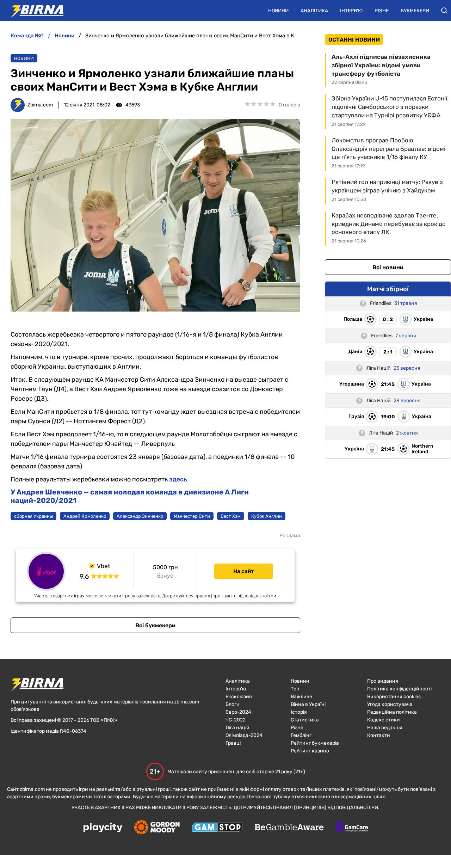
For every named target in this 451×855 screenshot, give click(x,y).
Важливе (301, 697)
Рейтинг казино (310, 751)
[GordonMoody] (157, 828)
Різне (382, 11)
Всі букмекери (155, 625)
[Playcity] (103, 828)
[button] (444, 10)
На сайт (243, 571)
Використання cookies (394, 697)
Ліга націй (237, 728)
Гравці (233, 743)
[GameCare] (352, 828)
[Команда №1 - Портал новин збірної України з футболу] (33, 10)
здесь (178, 479)
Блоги (233, 704)
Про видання (382, 681)
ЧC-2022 (236, 720)
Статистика (305, 720)
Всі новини (387, 267)
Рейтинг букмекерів (315, 743)
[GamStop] (217, 828)
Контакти (378, 735)
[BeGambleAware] (289, 828)
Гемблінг (301, 735)
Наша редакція (384, 728)
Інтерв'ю (351, 11)
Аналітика (314, 11)
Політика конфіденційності (399, 689)
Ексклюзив (239, 697)
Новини (278, 11)
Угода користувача (390, 704)
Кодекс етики (383, 720)
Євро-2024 (238, 712)
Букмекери (415, 11)
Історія (299, 712)
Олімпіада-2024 (244, 735)
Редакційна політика (392, 712)
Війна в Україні (308, 704)
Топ (295, 689)
